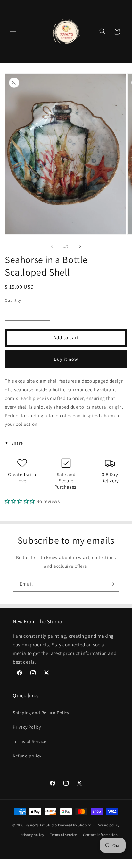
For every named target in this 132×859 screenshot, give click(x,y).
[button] (13, 31)
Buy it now (66, 359)
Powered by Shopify (74, 825)
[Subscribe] (112, 584)
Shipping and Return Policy (41, 712)
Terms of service (63, 834)
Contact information (100, 834)
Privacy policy (32, 834)
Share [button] (17, 443)
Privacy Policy (27, 727)
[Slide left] (52, 246)
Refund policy (27, 756)
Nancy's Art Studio (41, 825)
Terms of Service (29, 741)
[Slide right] (80, 246)
